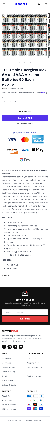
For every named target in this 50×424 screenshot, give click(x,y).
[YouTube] (21, 347)
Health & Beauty (8, 372)
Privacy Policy (8, 400)
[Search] (39, 4)
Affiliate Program (9, 409)
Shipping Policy (33, 363)
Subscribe (25, 319)
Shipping (5, 88)
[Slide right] (30, 62)
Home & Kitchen (8, 367)
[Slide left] (19, 62)
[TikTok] (15, 347)
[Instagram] (9, 347)
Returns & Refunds (34, 367)
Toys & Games (8, 380)
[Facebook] (4, 347)
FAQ (28, 372)
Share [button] (6, 276)
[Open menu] (4, 4)
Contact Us (31, 358)
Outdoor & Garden (9, 385)
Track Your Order (34, 376)
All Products (7, 358)
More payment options (25, 124)
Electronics (6, 363)
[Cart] (45, 4)
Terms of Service (9, 405)
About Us (6, 396)
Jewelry (5, 376)
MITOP (10, 331)
